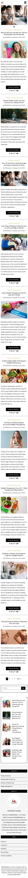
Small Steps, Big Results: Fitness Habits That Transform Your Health (17, 754)
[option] (14, 15)
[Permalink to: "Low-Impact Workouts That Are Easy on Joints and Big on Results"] (14, 242)
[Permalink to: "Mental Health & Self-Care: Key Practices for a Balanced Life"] (14, 116)
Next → (19, 678)
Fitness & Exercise (14, 11)
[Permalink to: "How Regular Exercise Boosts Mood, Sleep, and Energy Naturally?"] (6, 741)
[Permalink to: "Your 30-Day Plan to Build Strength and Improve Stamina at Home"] (14, 178)
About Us (3, 841)
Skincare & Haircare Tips (14, 29)
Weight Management (14, 290)
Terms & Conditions (6, 855)
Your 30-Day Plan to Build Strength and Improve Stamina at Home (14, 15)
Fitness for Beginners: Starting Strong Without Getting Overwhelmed (18, 728)
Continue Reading (13, 87)
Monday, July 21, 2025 (19, 37)
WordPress (17, 874)
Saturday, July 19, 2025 (19, 105)
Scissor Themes (17, 872)
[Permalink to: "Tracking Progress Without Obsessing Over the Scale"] (14, 636)
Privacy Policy (5, 852)
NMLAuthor (15, 19)
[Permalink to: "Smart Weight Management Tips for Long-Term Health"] (14, 309)
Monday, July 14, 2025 (19, 297)
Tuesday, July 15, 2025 (19, 168)
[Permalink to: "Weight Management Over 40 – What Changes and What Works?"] (14, 504)
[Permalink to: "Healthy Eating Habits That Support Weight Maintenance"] (14, 375)
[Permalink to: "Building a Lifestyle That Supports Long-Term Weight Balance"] (14, 570)
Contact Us (4, 845)
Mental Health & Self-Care (14, 97)
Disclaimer (4, 848)
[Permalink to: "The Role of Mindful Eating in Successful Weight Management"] (14, 439)
